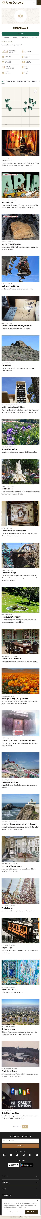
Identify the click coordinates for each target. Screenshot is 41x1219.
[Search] (34, 2)
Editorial (6, 1182)
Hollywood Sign (8, 1029)
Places (4, 1176)
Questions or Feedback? (20, 1217)
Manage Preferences (16, 1212)
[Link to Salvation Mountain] (20, 765)
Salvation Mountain (10, 782)
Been (3, 81)
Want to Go (11, 81)
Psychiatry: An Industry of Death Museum (19, 740)
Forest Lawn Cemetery (11, 617)
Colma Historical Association (14, 531)
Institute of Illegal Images (12, 866)
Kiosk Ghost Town (9, 1071)
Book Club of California (11, 659)
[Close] (37, 1201)
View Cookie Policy (21, 1207)
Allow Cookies (31, 1212)
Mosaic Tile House (9, 990)
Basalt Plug (6, 365)
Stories (34, 81)
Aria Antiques (7, 202)
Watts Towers (7, 908)
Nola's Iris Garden (9, 449)
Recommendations (23, 81)
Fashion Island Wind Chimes (13, 407)
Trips (4, 1189)
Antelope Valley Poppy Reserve (15, 698)
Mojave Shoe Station (10, 286)
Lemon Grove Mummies (11, 244)
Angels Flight (7, 948)
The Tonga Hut (8, 160)
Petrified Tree (7, 489)
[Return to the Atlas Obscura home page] (13, 2)
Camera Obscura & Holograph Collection (19, 824)
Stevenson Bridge (9, 573)
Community (7, 1195)
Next (25, 1126)
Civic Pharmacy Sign (10, 1113)
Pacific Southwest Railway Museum (17, 326)
